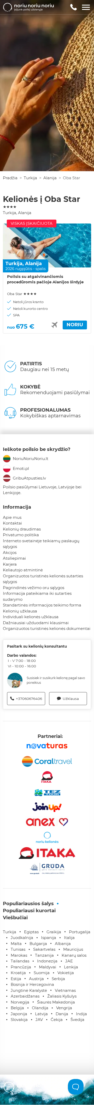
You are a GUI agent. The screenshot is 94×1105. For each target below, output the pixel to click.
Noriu (75, 325)
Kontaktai (12, 523)
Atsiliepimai (14, 558)
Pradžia (10, 177)
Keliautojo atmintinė (23, 569)
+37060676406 (29, 699)
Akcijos (9, 552)
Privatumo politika (21, 534)
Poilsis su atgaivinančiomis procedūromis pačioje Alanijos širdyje (45, 279)
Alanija (50, 177)
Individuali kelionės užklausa (30, 616)
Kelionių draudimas (22, 529)
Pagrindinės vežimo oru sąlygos (33, 587)
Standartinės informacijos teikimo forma (42, 605)
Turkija (30, 177)
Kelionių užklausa (20, 611)
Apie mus (12, 517)
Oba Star (22, 294)
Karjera (10, 564)
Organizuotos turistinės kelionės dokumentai (46, 628)
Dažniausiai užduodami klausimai (36, 622)
